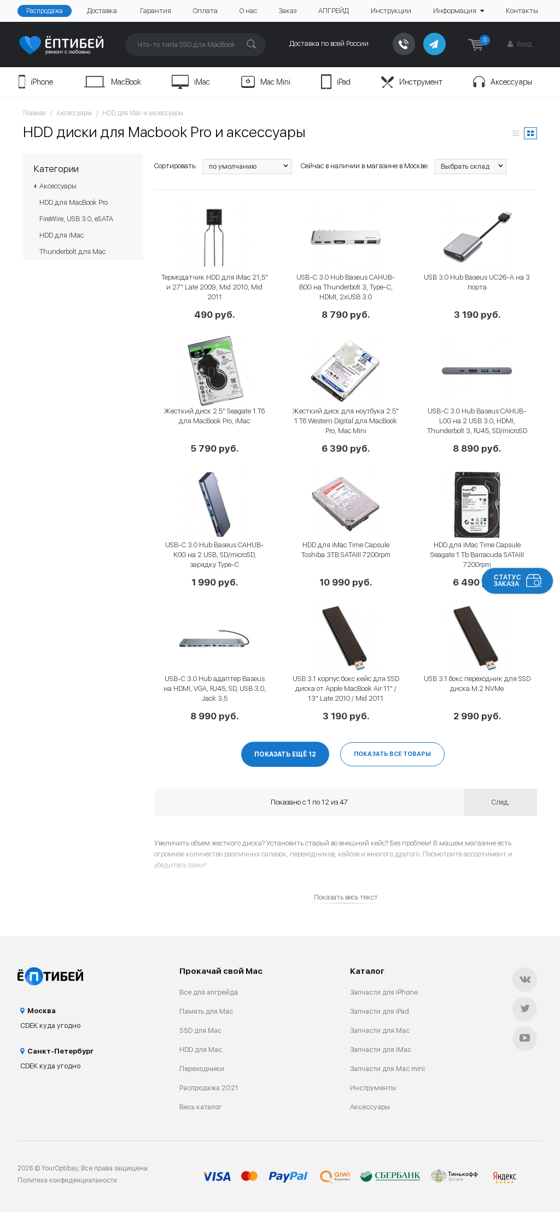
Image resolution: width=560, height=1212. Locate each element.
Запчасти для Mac (380, 1030)
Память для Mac (206, 1011)
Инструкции (391, 11)
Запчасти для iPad (379, 1011)
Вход (523, 44)
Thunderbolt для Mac (72, 251)
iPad (344, 82)
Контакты (522, 11)
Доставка (102, 11)
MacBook (126, 82)
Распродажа (44, 11)
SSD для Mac (200, 1030)
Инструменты (373, 1087)
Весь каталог (200, 1106)
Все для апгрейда (208, 992)
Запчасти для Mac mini (387, 1068)
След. (501, 802)
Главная (34, 113)
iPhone (42, 82)
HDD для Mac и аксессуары (142, 113)
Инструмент (420, 82)
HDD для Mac (200, 1049)
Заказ (287, 11)
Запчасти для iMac (380, 1049)
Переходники (201, 1068)
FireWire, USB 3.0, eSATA (76, 219)
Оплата (205, 11)
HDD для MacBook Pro (73, 202)
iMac (202, 82)
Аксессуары (511, 82)
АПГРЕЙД (333, 11)
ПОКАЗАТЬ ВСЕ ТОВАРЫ (392, 754)
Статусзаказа (507, 581)
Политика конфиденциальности (67, 1180)
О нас (248, 11)
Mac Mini (275, 82)
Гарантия (155, 11)
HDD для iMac (61, 235)
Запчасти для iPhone (384, 992)
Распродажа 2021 (208, 1087)
